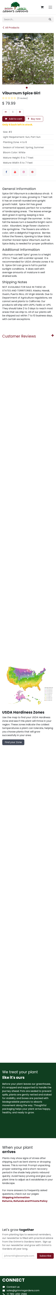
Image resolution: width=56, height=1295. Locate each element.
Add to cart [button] (15, 119)
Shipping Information (16, 1197)
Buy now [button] (35, 119)
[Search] (50, 19)
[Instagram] (23, 171)
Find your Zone (13, 742)
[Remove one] (5, 112)
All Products (12, 27)
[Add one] (19, 112)
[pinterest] (32, 171)
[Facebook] (6, 171)
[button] (4, 58)
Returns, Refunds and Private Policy (24, 1201)
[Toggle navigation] (50, 7)
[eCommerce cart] (42, 7)
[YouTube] (15, 171)
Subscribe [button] (45, 1255)
